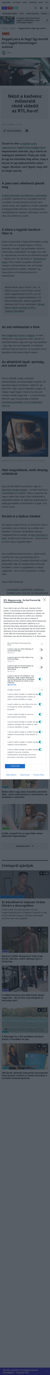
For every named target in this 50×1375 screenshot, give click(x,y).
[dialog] (25, 687)
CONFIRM (15, 766)
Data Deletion (11, 775)
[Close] (45, 600)
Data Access (25, 775)
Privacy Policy (38, 775)
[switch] (41, 649)
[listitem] (25, 644)
